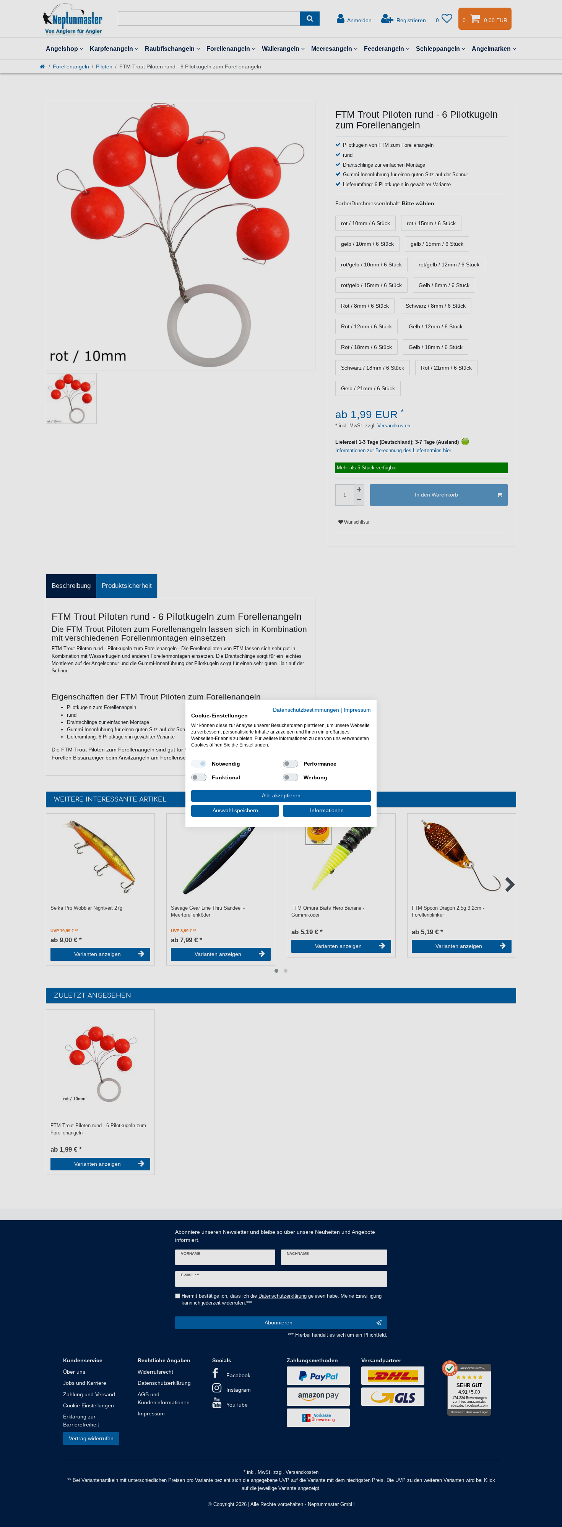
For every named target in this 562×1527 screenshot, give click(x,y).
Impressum (357, 709)
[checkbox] (198, 764)
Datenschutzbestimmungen (306, 709)
